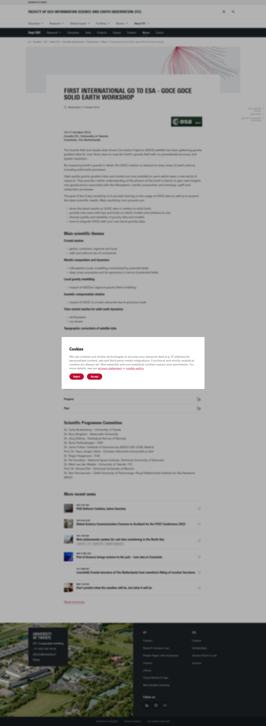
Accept (94, 376)
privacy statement (110, 368)
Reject (76, 376)
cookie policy (135, 368)
